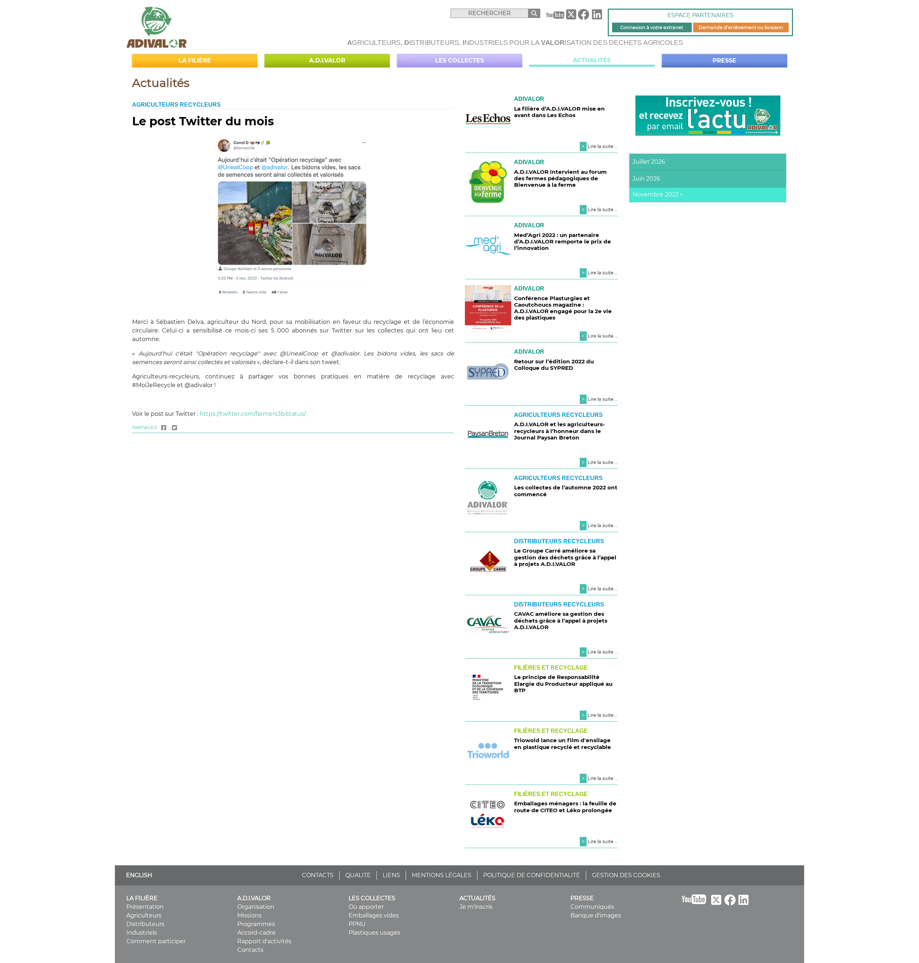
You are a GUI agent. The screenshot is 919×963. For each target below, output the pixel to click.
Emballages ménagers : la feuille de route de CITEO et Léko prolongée (565, 806)
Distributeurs (145, 924)
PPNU (357, 924)
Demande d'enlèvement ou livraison (741, 27)
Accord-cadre (256, 932)
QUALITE (358, 875)
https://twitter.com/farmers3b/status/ (253, 413)
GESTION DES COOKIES (626, 875)
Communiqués (592, 906)
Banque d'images (595, 915)
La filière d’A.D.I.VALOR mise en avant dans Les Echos (559, 111)
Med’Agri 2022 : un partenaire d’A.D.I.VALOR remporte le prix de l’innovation (562, 241)
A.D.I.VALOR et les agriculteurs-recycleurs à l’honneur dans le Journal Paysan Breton (559, 431)
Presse (724, 60)
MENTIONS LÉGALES (441, 875)
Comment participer (156, 941)
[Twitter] (174, 428)
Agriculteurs (144, 915)
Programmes (256, 924)
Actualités (592, 60)
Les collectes (459, 60)
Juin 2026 (646, 178)
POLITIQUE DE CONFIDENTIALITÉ (531, 875)
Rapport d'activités (264, 941)
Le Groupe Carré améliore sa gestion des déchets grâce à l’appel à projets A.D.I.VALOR (565, 557)
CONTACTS (317, 875)
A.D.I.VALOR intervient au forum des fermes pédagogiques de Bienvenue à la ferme (560, 178)
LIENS (391, 875)
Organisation (255, 906)
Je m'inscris (476, 906)
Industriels (141, 932)
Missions (249, 915)
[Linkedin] (597, 16)
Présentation (145, 906)
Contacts (250, 949)
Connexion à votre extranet (651, 27)
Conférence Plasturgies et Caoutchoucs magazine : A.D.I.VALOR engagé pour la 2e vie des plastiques (563, 308)
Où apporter (366, 906)
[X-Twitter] (571, 16)
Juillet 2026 (649, 161)
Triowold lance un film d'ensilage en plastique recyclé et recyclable (562, 743)
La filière (194, 60)
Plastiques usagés (374, 932)
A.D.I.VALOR (327, 60)
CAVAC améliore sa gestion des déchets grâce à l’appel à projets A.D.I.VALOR (560, 620)
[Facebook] (583, 16)
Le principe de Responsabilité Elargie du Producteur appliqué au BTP (563, 683)
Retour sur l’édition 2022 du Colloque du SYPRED (554, 364)
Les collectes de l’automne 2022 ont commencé (565, 490)
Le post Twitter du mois (203, 121)
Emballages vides (374, 915)
